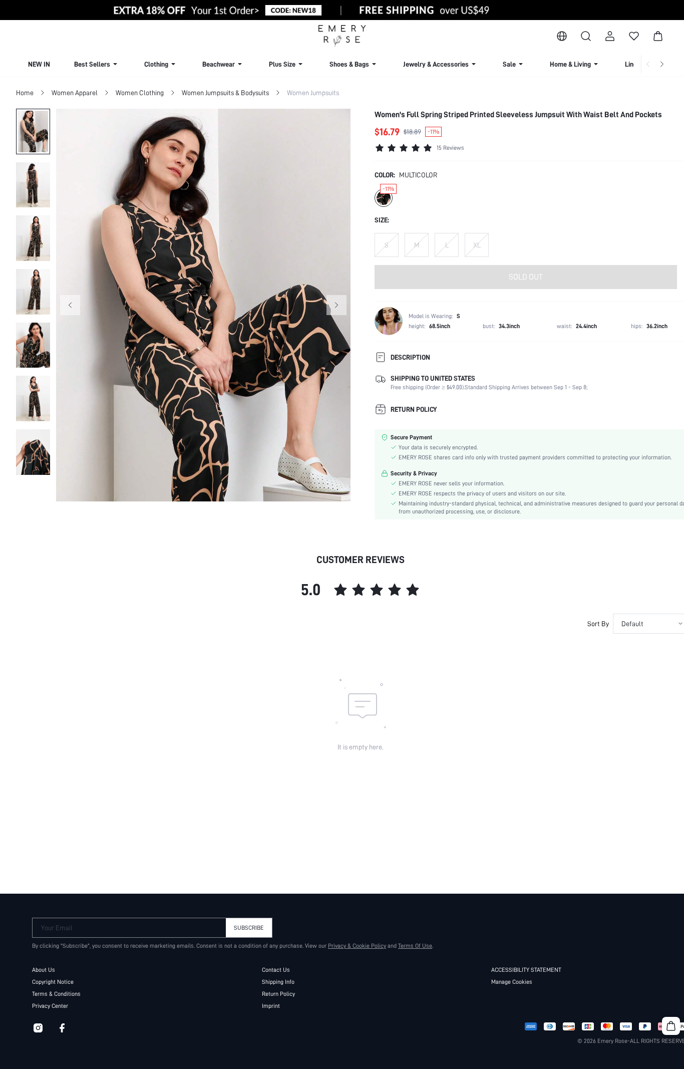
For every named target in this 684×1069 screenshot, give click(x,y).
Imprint (271, 1005)
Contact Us (276, 969)
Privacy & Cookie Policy (357, 945)
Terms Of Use (415, 945)
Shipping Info (278, 981)
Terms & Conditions (56, 993)
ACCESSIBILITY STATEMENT (526, 969)
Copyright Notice (53, 981)
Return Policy (278, 993)
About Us (43, 969)
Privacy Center (50, 1005)
